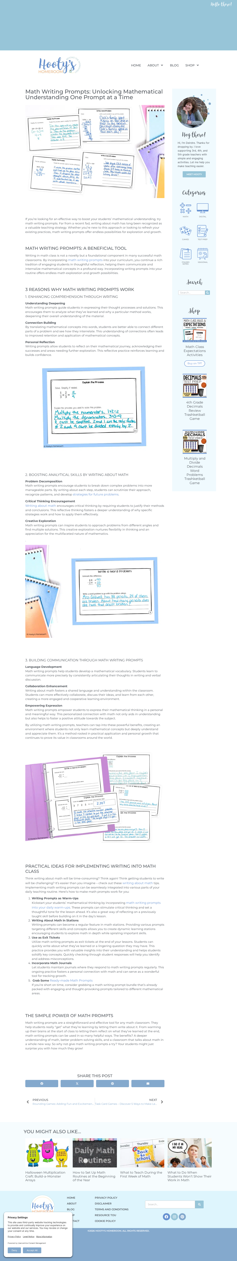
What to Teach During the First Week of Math (141, 1174)
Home (136, 65)
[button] (41, 1083)
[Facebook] (166, 1216)
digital (202, 216)
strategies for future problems (95, 494)
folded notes (185, 263)
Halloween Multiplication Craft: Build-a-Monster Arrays (45, 1176)
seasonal (203, 262)
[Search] (207, 292)
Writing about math (40, 506)
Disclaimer (103, 1203)
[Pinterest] (182, 1216)
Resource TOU (105, 1215)
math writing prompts (85, 260)
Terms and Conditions (111, 1209)
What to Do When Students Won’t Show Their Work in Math (190, 1176)
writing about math (138, 883)
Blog (174, 65)
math (185, 216)
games (185, 239)
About (153, 65)
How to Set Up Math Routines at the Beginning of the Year (94, 1176)
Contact (73, 1221)
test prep (202, 239)
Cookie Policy (105, 1221)
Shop (190, 65)
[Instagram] (174, 1216)
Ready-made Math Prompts (71, 980)
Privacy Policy (106, 1197)
